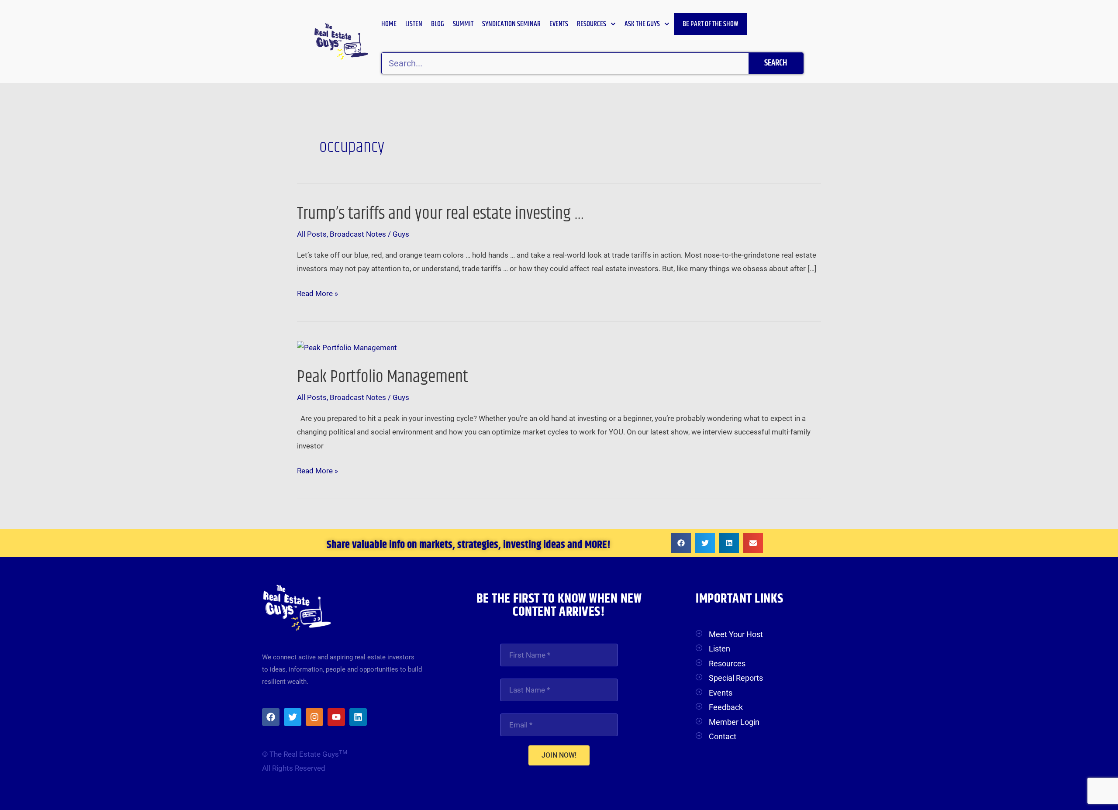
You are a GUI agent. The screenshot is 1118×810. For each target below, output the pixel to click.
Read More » (317, 294)
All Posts (312, 234)
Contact (722, 736)
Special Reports (736, 677)
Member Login (734, 722)
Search (775, 63)
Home (389, 24)
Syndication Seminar (511, 24)
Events (558, 24)
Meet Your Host (736, 634)
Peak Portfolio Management (382, 377)
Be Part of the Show (710, 24)
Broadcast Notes (358, 234)
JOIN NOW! (559, 755)
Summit (463, 24)
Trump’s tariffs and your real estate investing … (440, 213)
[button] (681, 543)
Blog (437, 24)
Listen (413, 24)
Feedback (726, 707)
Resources (591, 24)
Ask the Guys (642, 24)
